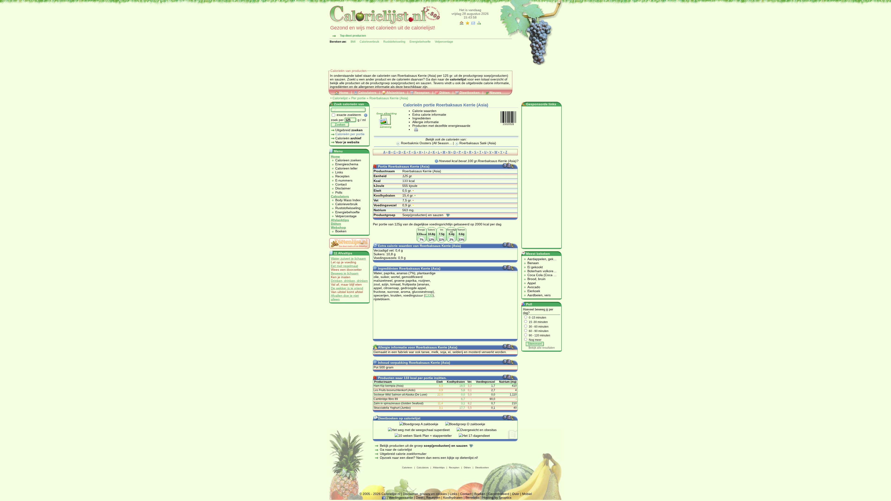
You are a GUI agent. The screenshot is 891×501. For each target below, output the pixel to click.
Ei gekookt (535, 267)
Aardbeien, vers (539, 295)
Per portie (358, 98)
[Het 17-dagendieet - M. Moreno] (478, 435)
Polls (338, 192)
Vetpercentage (444, 41)
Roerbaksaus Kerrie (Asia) (388, 98)
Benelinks (472, 497)
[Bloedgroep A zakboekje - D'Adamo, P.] (422, 424)
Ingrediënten (421, 118)
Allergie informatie (425, 122)
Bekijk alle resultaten (542, 347)
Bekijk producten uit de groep (424, 445)
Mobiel (527, 494)
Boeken (340, 231)
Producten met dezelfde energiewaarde (441, 126)
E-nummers (343, 180)
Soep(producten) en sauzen (423, 215)
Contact (341, 184)
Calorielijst (340, 98)
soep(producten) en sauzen (411, 83)
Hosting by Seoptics (496, 497)
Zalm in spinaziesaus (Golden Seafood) (398, 403)
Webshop (338, 227)
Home (343, 92)
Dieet (419, 497)
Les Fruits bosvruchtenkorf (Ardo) (394, 390)
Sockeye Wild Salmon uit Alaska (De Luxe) (400, 394)
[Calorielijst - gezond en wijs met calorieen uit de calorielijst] (384, 24)
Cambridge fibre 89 (386, 399)
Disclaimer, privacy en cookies (425, 494)
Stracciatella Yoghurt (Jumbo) (392, 407)
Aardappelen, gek (540, 259)
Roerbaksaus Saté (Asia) (477, 143)
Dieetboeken (470, 92)
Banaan (533, 263)
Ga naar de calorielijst (396, 449)
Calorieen (407, 467)
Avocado (533, 287)
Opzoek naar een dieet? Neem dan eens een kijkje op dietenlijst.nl (428, 458)
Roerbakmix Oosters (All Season (424, 143)
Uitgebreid (349, 130)
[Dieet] (349, 250)
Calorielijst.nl (390, 494)
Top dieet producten (353, 35)
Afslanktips (395, 92)
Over (515, 494)
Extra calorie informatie (429, 114)
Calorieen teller (346, 168)
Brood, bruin (536, 279)
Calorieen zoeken (348, 160)
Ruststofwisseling (394, 41)
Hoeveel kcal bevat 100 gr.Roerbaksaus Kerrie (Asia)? (478, 161)
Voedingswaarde (401, 497)
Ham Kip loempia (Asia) (389, 385)
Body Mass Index (348, 200)
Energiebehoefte (420, 41)
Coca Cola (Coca (540, 275)
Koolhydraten (453, 497)
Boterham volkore (540, 271)
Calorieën (348, 138)
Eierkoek (533, 291)
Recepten (421, 92)
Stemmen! (535, 343)
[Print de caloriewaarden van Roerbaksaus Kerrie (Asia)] (415, 129)
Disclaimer (343, 188)
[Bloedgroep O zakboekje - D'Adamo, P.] (468, 424)
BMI (353, 41)
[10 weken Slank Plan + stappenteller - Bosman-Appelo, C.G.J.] (427, 435)
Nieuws (495, 92)
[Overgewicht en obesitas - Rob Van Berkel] (480, 430)
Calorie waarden (424, 111)
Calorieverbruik (369, 41)
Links (339, 172)
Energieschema (346, 164)
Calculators (367, 92)
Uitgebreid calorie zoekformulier (403, 454)
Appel (531, 283)
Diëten (444, 92)
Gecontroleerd (498, 494)
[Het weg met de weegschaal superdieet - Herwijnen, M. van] (422, 430)
